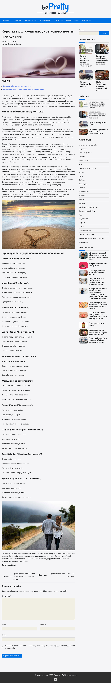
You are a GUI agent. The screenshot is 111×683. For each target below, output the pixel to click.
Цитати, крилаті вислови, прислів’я (91, 238)
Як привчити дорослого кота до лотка (98, 265)
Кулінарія (59, 20)
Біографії (82, 157)
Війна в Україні (84, 160)
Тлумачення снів (85, 230)
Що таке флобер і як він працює (85, 84)
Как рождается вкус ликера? (96, 324)
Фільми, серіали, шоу (86, 234)
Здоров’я (17, 20)
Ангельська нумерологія (88, 145)
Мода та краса (45, 20)
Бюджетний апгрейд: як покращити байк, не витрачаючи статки (98, 340)
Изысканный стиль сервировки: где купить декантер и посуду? (98, 332)
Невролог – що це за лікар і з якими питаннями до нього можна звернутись (96, 281)
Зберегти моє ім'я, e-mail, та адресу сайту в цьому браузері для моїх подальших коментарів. (40, 646)
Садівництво (83, 219)
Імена (68, 20)
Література (83, 184)
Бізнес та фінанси (85, 153)
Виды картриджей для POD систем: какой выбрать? (97, 273)
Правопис (82, 203)
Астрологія (83, 149)
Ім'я (4, 625)
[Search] (107, 20)
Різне (80, 215)
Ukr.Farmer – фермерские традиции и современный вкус (101, 86)
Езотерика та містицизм (87, 168)
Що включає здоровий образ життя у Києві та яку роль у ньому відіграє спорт (98, 256)
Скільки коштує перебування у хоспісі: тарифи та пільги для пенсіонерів (102, 60)
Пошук (81, 30)
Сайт (4, 635)
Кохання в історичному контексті (17, 86)
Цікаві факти (30, 20)
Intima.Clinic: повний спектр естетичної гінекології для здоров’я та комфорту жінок (98, 316)
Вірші (76, 20)
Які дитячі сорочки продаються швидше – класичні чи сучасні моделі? (85, 61)
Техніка (81, 226)
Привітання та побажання (88, 207)
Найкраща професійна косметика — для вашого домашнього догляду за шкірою (98, 305)
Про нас (6, 20)
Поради (81, 199)
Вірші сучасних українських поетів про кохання (23, 89)
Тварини (82, 223)
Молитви (82, 195)
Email (43, 625)
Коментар (6, 596)
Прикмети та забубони (87, 211)
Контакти (86, 20)
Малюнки (82, 188)
